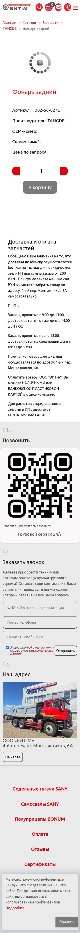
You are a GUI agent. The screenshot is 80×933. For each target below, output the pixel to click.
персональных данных (31, 651)
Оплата (40, 834)
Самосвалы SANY (40, 804)
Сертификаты (40, 864)
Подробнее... (16, 908)
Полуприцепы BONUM (40, 819)
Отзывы (40, 849)
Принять (66, 922)
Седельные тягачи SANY (40, 788)
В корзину (40, 187)
